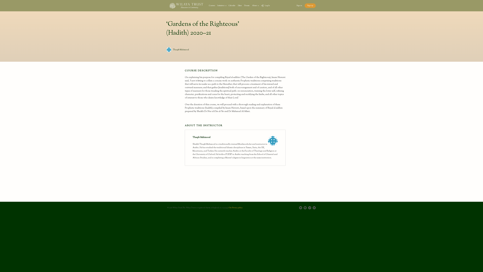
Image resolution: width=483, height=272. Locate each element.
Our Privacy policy (236, 208)
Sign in (299, 5)
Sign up (310, 5)
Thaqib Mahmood (181, 49)
